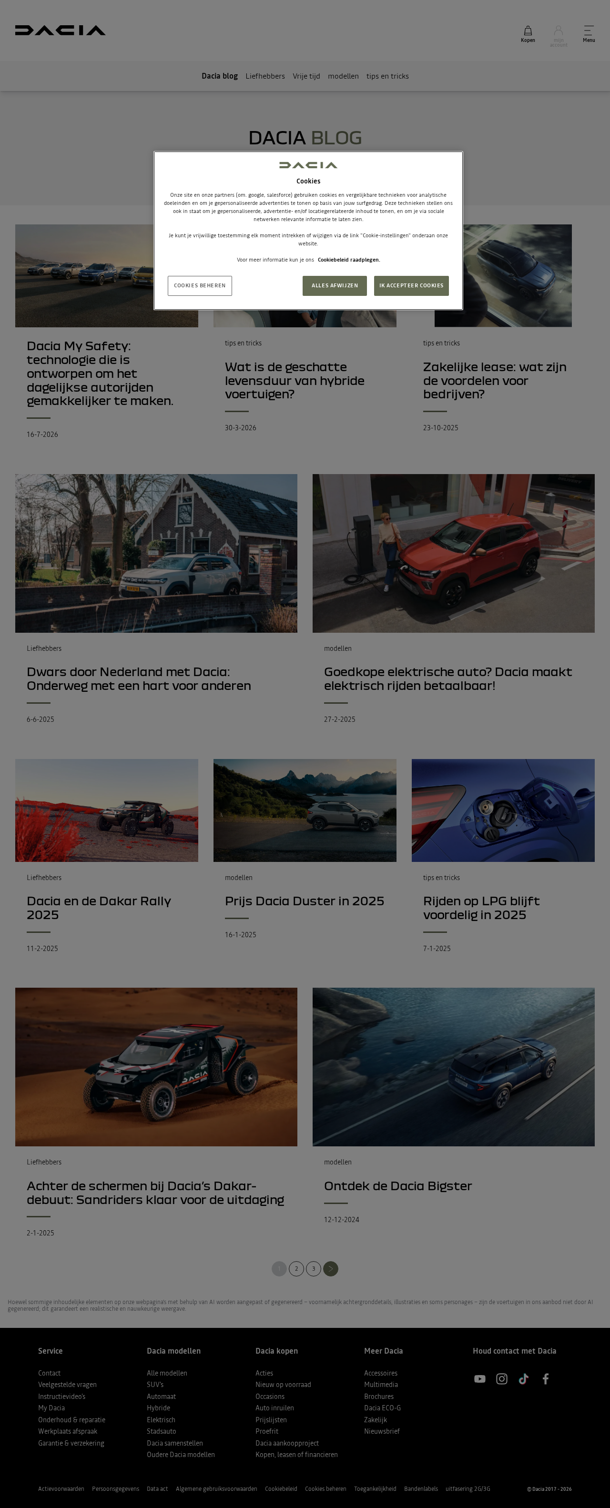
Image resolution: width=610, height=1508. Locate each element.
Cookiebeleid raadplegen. (349, 259)
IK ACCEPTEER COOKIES (411, 285)
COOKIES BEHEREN (200, 285)
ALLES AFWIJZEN (335, 285)
